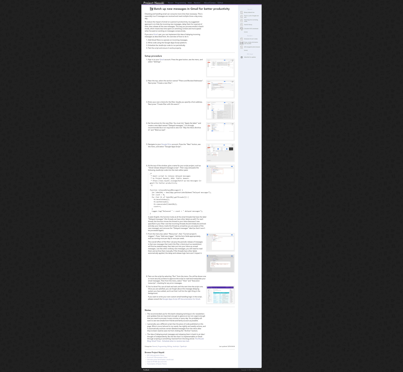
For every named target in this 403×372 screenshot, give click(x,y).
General (154, 346)
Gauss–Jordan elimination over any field (251, 43)
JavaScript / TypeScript (180, 346)
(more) (246, 32)
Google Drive (166, 144)
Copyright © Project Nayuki (250, 370)
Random (197, 3)
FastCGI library (248, 24)
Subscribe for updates (250, 57)
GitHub (220, 3)
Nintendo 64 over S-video (251, 39)
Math (190, 3)
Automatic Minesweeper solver (157, 357)
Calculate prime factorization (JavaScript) (160, 359)
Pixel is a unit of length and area (251, 16)
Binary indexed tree (249, 12)
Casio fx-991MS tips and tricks (157, 361)
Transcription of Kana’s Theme (157, 364)
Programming (180, 3)
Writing (169, 346)
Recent (170, 3)
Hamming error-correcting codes (251, 20)
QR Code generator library (155, 355)
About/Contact (210, 3)
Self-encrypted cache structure (252, 47)
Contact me (165, 370)
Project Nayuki (153, 3)
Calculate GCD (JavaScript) (251, 28)
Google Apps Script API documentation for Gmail (181, 299)
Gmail (155, 34)
